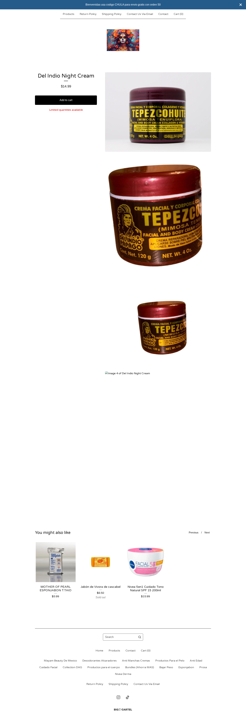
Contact (163, 14)
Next (207, 532)
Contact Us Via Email (140, 14)
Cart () (178, 14)
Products (68, 14)
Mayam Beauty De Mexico (60, 660)
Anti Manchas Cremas (136, 660)
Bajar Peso (166, 667)
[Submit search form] (140, 637)
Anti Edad (196, 660)
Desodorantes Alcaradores (99, 660)
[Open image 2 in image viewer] (158, 221)
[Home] (123, 40)
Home (99, 650)
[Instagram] (118, 697)
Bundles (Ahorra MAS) (139, 667)
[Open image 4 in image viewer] (158, 442)
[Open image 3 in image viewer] (158, 329)
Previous (193, 532)
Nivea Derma (123, 674)
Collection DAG (72, 667)
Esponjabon (186, 667)
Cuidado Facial (48, 667)
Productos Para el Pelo (169, 660)
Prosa (203, 667)
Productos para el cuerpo (103, 667)
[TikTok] (127, 697)
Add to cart (66, 100)
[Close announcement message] (240, 4)
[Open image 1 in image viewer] (158, 112)
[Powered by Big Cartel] (123, 709)
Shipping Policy (111, 14)
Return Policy (88, 14)
